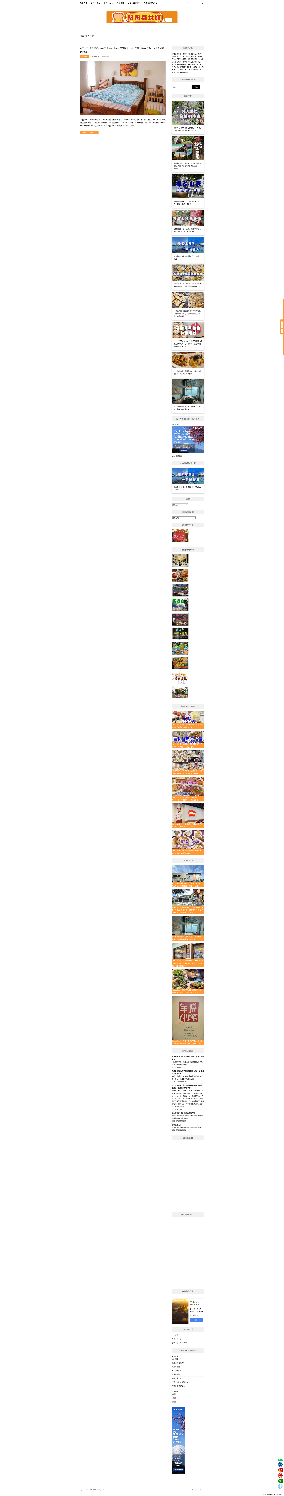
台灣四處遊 (95, 3)
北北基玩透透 (84, 56)
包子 (173, 1371)
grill (173, 1359)
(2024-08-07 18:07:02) (188, 1097)
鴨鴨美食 (84, 3)
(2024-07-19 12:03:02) (187, 1127)
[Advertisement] (188, 1175)
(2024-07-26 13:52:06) (187, 1117)
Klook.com (175, 424)
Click (282, 326)
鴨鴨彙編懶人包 (151, 3)
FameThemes (200, 1490)
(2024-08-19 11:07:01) (188, 1062)
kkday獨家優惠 (177, 456)
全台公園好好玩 (134, 3)
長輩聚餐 (175, 1386)
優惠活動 (175, 1363)
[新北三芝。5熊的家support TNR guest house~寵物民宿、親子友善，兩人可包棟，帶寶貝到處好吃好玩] (123, 88)
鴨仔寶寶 (120, 3)
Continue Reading (89, 132)
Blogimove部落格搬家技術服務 (273, 1494)
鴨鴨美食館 (95, 56)
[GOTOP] (281, 1486)
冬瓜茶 (174, 1367)
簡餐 (173, 1378)
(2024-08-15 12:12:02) (188, 1076)
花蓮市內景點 (176, 1382)
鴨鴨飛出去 (108, 3)
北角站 (174, 1374)
